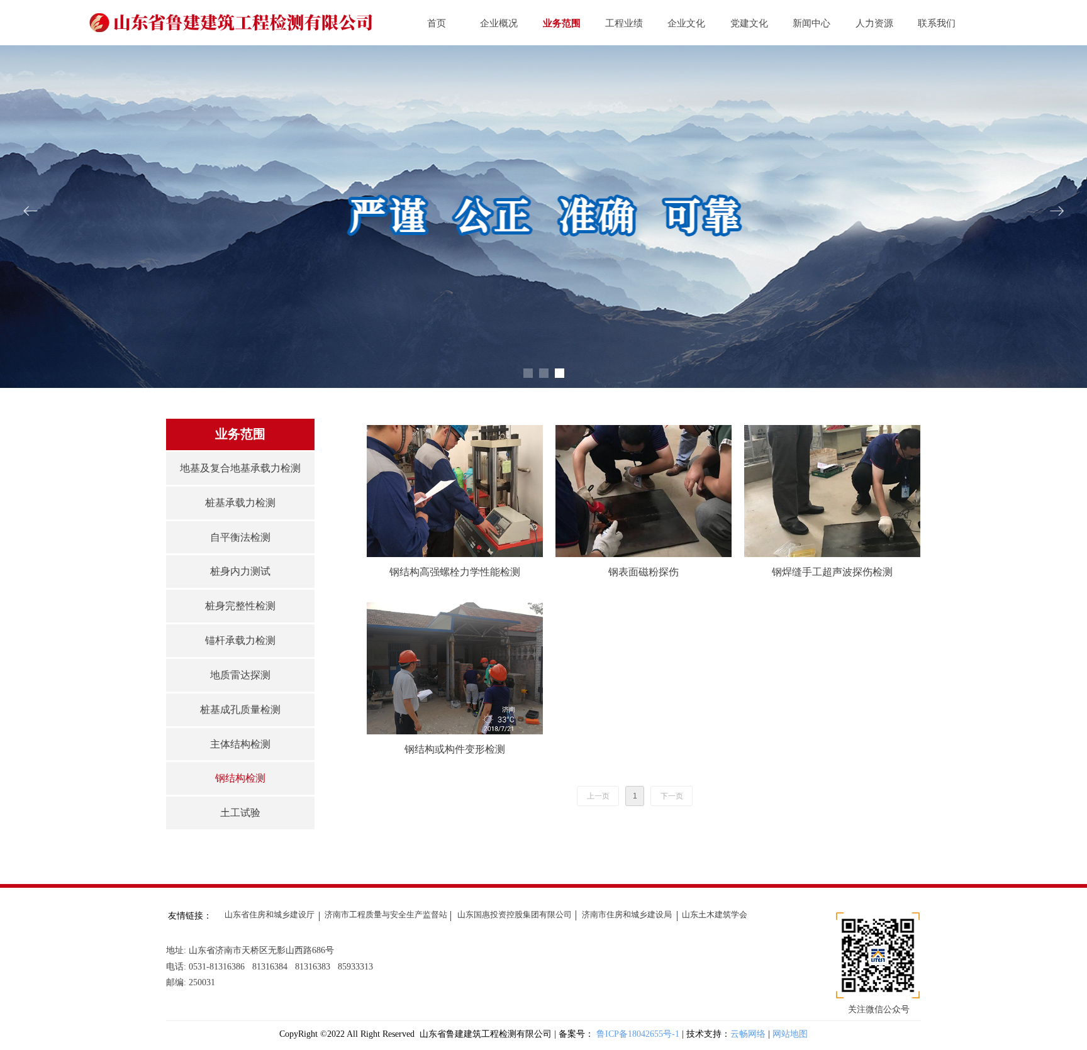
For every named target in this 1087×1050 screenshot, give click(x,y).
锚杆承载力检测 (240, 640)
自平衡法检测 (240, 537)
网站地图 (790, 1034)
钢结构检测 (240, 778)
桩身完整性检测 (240, 605)
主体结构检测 (240, 744)
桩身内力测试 (240, 571)
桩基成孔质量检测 (240, 709)
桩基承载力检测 (240, 502)
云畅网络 (748, 1034)
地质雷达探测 (240, 675)
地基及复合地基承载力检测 (240, 468)
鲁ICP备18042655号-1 (639, 1034)
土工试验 (240, 812)
